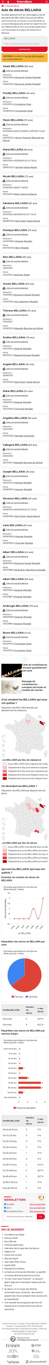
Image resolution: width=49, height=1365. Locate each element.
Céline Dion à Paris (13, 1255)
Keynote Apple (11, 1258)
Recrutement (37, 1326)
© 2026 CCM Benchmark (24, 1334)
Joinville (19, 167)
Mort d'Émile (10, 1241)
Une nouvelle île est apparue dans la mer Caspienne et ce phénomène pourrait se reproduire (23, 1306)
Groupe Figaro (31, 1331)
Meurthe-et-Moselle (35, 570)
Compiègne (19, 104)
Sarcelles (19, 436)
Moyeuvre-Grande (23, 77)
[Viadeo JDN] (36, 1356)
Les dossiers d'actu (14, 1211)
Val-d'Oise (29, 436)
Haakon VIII (9, 1251)
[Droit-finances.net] (36, 1351)
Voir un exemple (37, 1204)
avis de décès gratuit (34, 56)
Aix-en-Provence (23, 138)
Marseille (19, 328)
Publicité (43, 1324)
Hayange (19, 241)
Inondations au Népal (14, 1234)
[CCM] (36, 1345)
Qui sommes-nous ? (10, 1324)
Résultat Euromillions (14, 1268)
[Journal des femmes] (12, 1345)
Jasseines (18, 275)
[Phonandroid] (36, 1362)
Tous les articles (20, 1326)
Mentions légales (18, 1331)
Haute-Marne (30, 167)
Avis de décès (12, 6)
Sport (8, 1208)
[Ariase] (12, 1361)
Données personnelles (11, 1329)
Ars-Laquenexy (22, 301)
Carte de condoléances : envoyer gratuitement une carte (34, 667)
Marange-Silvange (22, 355)
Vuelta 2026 (10, 1265)
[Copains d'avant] (12, 1356)
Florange (18, 597)
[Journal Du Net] (12, 1351)
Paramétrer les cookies (28, 1329)
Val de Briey (19, 570)
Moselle (36, 77)
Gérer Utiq (43, 1329)
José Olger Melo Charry (15, 1262)
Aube (26, 275)
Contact (10, 1326)
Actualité (10, 1204)
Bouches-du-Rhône (33, 328)
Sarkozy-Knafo (11, 1238)
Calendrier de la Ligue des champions (21, 1248)
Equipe (22, 1324)
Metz (17, 248)
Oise (28, 104)
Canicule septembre (13, 1245)
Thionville (19, 409)
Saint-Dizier (20, 221)
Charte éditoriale (32, 1324)
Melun (17, 194)
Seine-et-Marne (28, 194)
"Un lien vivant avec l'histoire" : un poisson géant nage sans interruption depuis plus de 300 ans (24, 1282)
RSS (29, 1326)
